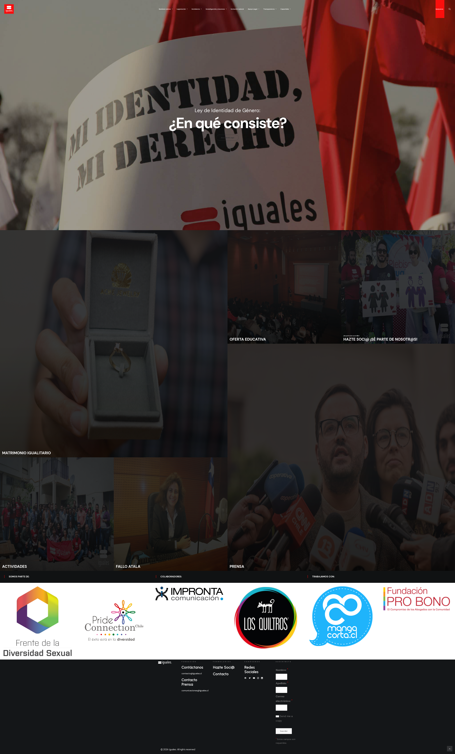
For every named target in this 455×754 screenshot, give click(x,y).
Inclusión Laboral (237, 9)
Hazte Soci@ (224, 667)
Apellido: (282, 683)
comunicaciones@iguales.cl (195, 690)
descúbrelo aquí (227, 138)
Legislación (181, 9)
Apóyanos (439, 9)
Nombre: (282, 670)
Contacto (221, 674)
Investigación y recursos (215, 9)
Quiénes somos (165, 9)
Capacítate (284, 9)
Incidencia (196, 9)
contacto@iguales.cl (192, 673)
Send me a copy (284, 718)
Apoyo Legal (252, 9)
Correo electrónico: (284, 699)
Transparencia (269, 9)
